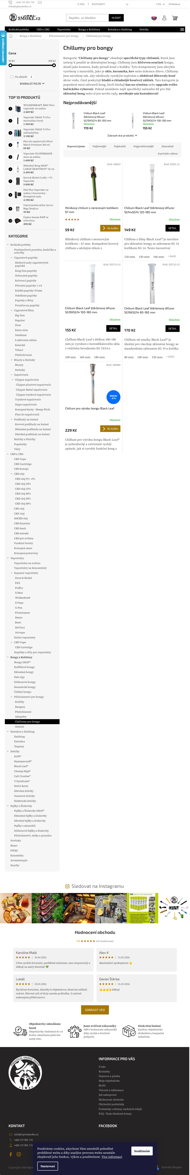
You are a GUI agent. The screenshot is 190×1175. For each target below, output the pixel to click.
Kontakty (98, 4)
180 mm (99, 357)
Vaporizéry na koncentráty (30, 568)
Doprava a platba (109, 1076)
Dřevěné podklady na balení (32, 434)
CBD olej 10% (23, 484)
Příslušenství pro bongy (29, 697)
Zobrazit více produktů (120, 135)
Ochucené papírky (26, 275)
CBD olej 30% (23, 498)
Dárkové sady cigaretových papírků (31, 264)
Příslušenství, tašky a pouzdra (33, 835)
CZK (159, 4)
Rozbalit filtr (30, 83)
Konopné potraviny (26, 553)
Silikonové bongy (25, 682)
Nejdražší (120, 146)
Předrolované (23, 355)
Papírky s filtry (24, 300)
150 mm (144, 257)
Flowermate (22, 612)
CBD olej (19, 474)
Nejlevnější (99, 146)
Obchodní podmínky (111, 1104)
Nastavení (47, 1166)
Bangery (20, 707)
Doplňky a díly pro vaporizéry (32, 652)
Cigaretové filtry (24, 310)
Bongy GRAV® (22, 662)
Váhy (17, 449)
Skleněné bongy (24, 672)
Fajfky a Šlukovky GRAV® (29, 811)
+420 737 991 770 (23, 1140)
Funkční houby (23, 543)
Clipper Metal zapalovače (31, 389)
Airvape (20, 632)
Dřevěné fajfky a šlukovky (30, 821)
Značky (14, 865)
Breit (18, 622)
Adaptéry (21, 716)
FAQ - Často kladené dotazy (115, 1113)
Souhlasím (142, 1151)
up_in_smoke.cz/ (19, 1154)
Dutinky (20, 370)
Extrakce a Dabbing (22, 731)
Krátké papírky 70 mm (28, 290)
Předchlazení (23, 712)
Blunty (19, 365)
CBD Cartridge (23, 464)
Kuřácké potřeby (20, 245)
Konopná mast (23, 548)
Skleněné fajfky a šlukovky (30, 816)
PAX (17, 583)
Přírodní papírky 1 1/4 (28, 285)
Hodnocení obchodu (95, 932)
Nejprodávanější (143, 146)
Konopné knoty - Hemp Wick (32, 409)
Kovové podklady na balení (32, 424)
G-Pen (18, 608)
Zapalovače (21, 375)
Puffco (19, 588)
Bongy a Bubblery (21, 657)
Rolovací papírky (25, 280)
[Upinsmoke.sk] (154, 17)
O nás (80, 4)
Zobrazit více (95, 1010)
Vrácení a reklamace (111, 1090)
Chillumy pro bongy (27, 721)
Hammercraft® (23, 761)
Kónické (20, 345)
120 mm (129, 257)
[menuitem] (19, 29)
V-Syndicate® (22, 781)
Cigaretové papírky (26, 257)
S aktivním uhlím (26, 340)
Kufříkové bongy (24, 667)
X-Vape (19, 603)
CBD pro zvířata (23, 538)
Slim (18, 325)
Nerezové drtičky (24, 796)
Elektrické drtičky (25, 801)
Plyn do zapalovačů (27, 414)
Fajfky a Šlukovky (21, 806)
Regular (20, 320)
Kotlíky (19, 702)
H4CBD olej (21, 518)
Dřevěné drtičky (24, 791)
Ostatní (19, 726)
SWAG (14, 850)
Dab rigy (19, 677)
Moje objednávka (109, 1081)
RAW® (17, 756)
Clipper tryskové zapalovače (33, 394)
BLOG (102, 1085)
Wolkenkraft (22, 598)
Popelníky (20, 444)
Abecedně (167, 146)
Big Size (20, 315)
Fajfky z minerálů (25, 826)
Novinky (15, 840)
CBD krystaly (22, 523)
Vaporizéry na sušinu (27, 563)
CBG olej (19, 508)
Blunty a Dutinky (24, 360)
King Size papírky (26, 271)
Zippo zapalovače (26, 404)
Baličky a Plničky (24, 439)
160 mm (158, 257)
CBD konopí (21, 469)
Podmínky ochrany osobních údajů (120, 1109)
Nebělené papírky (26, 295)
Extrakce (19, 741)
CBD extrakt (21, 533)
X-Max (19, 593)
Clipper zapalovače (27, 379)
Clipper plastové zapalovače (33, 384)
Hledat (116, 17)
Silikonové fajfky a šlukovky (31, 831)
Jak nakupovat (108, 1095)
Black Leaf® (21, 766)
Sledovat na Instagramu (98, 886)
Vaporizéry (17, 558)
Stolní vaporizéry (24, 637)
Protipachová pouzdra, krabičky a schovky (35, 251)
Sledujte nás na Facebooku (11, 1154)
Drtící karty (21, 786)
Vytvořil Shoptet (171, 1167)
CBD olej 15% (23, 489)
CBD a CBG (16, 454)
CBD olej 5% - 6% (25, 479)
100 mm (70, 357)
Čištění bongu (22, 692)
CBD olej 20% (23, 493)
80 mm (129, 357)
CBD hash (20, 528)
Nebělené (21, 335)
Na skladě (23, 77)
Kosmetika (17, 855)
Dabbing (19, 736)
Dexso (18, 617)
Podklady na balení (26, 419)
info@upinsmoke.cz (26, 1134)
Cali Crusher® (22, 776)
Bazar (13, 845)
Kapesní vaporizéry (26, 573)
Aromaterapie (18, 860)
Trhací (19, 350)
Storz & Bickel (23, 578)
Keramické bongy (25, 687)
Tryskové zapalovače (28, 399)
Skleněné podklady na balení (33, 429)
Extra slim (21, 330)
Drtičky (14, 751)
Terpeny (19, 746)
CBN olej (19, 513)
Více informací (111, 1157)
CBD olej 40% (23, 503)
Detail (172, 228)
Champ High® (22, 771)
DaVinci (20, 627)
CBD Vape (20, 459)
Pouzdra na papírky (27, 305)
